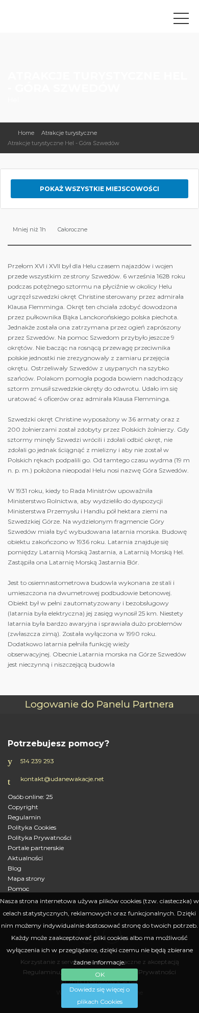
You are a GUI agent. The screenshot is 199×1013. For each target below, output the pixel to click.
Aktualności (25, 858)
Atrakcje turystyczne (69, 132)
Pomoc (18, 888)
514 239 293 (37, 761)
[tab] (99, 188)
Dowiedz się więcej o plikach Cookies (99, 995)
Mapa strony (26, 878)
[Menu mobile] (181, 20)
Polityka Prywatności (39, 837)
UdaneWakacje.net (64, 19)
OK (100, 974)
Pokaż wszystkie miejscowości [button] (99, 189)
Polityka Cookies (32, 827)
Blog (14, 868)
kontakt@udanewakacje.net (62, 779)
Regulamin (24, 817)
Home (26, 132)
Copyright (23, 807)
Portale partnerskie (36, 848)
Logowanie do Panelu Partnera (99, 704)
